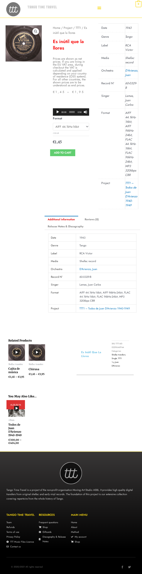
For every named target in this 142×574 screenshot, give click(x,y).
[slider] (72, 112)
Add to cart (62, 152)
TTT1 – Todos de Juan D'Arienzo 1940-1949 (131, 194)
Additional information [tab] (61, 219)
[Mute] (85, 112)
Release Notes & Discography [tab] (65, 226)
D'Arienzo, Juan (88, 269)
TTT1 (78, 28)
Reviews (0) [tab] (92, 219)
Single (114, 358)
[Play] (58, 112)
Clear (56, 133)
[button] (99, 8)
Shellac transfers (118, 354)
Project (68, 28)
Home (56, 28)
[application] (71, 112)
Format (57, 118)
